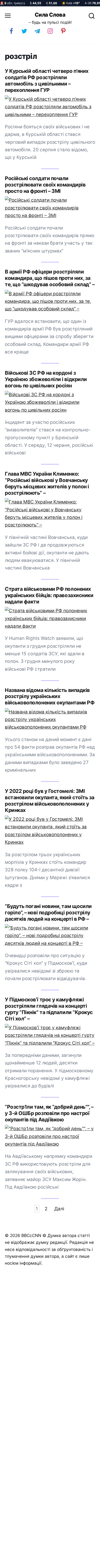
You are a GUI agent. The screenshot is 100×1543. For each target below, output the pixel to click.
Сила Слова (50, 14)
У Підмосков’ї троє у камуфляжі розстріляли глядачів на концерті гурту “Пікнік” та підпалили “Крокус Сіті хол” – (49, 1009)
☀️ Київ (71, 3)
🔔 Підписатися (41, 1537)
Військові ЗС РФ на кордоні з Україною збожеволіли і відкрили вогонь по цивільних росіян (46, 379)
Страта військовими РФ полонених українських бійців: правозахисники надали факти (49, 595)
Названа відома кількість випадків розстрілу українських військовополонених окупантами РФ (49, 696)
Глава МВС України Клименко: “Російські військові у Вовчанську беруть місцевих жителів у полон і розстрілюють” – (47, 483)
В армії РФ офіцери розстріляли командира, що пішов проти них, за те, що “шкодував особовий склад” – (49, 278)
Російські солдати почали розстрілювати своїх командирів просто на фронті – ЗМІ (45, 184)
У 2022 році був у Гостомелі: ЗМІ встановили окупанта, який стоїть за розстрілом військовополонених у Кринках (49, 800)
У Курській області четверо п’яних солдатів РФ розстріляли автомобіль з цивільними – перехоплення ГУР (47, 80)
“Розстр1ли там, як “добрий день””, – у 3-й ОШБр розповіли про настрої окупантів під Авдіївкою (49, 1113)
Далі (59, 1209)
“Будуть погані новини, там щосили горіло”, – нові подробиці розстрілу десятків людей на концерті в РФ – (48, 912)
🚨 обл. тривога (12, 3)
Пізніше (85, 1537)
